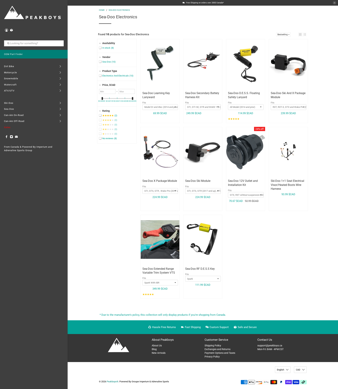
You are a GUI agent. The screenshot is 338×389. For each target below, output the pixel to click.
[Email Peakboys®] (16, 137)
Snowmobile (11, 78)
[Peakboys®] (32, 13)
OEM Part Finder (13, 54)
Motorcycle (10, 72)
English (280, 369)
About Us (157, 345)
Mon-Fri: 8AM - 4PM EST (270, 349)
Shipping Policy (213, 345)
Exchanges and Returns (217, 349)
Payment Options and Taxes (220, 352)
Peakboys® (112, 381)
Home (102, 10)
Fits (144, 102)
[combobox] (34, 43)
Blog (154, 349)
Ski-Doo (8, 103)
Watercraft (10, 84)
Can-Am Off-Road (14, 121)
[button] (300, 34)
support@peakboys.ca (269, 345)
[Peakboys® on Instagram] (11, 137)
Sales (7, 127)
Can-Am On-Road (14, 115)
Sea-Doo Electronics (119, 10)
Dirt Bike (9, 66)
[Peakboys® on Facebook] (6, 137)
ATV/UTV (9, 90)
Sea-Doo (9, 109)
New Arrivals (158, 352)
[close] (334, 3)
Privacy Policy (212, 356)
